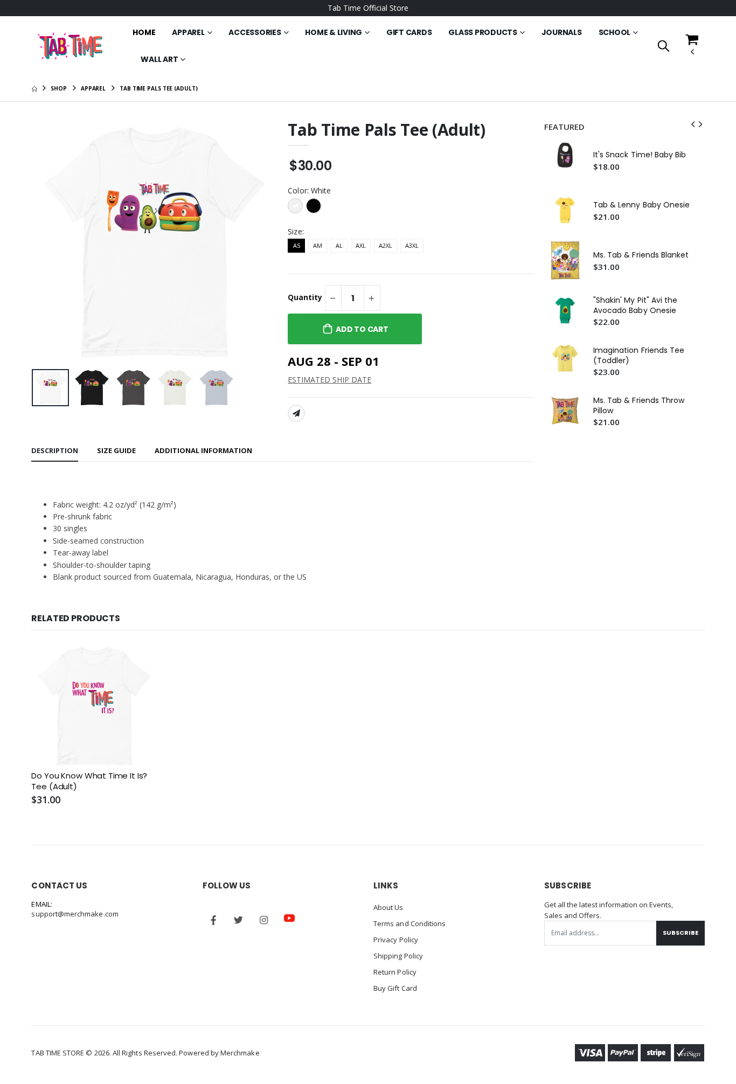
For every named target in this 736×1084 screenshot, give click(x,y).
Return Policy (394, 972)
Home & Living (333, 32)
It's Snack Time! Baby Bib (639, 155)
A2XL (385, 245)
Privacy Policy (395, 939)
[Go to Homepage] (69, 45)
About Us (388, 907)
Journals (561, 32)
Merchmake (240, 1053)
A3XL (412, 245)
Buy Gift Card (395, 988)
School (615, 32)
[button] (663, 46)
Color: (309, 190)
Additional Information (203, 450)
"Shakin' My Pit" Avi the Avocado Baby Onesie (635, 305)
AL (339, 245)
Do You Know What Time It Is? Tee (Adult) (89, 781)
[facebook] (213, 920)
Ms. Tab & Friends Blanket (641, 255)
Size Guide (116, 450)
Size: (295, 231)
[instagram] (264, 920)
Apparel (188, 32)
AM (317, 245)
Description (54, 450)
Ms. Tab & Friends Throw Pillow (639, 405)
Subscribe (680, 932)
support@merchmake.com (74, 914)
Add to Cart (362, 329)
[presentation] (48, 242)
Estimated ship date (329, 379)
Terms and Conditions (409, 923)
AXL (361, 245)
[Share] (296, 413)
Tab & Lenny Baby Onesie (641, 205)
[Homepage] (34, 88)
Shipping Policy (398, 956)
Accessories (254, 32)
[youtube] (289, 918)
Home (144, 32)
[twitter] (238, 920)
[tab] (54, 451)
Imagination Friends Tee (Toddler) (639, 355)
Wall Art (159, 59)
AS (296, 245)
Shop (59, 88)
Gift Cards (409, 32)
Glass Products (482, 32)
